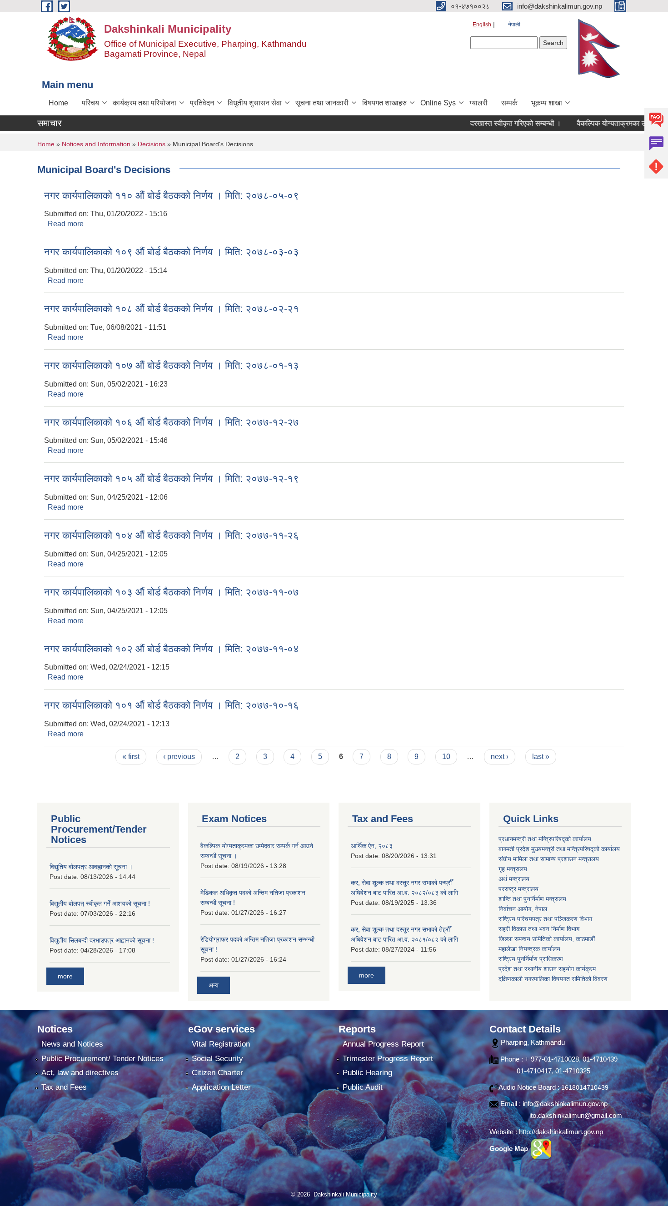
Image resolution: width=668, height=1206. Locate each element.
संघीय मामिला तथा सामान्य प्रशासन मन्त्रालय (549, 859)
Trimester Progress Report (388, 1058)
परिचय (90, 103)
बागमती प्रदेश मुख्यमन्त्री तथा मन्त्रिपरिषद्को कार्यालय (559, 849)
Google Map (509, 1148)
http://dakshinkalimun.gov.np (561, 1132)
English (482, 24)
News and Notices (72, 1044)
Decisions (151, 144)
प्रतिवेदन (202, 103)
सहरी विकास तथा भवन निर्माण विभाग (539, 929)
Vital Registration (221, 1044)
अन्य (214, 985)
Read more (66, 224)
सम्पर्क (509, 103)
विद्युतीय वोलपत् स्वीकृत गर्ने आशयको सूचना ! (100, 903)
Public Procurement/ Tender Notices (102, 1058)
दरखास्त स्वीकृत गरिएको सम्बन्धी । (495, 123)
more (65, 976)
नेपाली (514, 24)
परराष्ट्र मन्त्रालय (518, 889)
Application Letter (221, 1087)
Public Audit (363, 1087)
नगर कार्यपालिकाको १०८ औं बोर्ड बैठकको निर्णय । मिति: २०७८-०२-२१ (171, 308)
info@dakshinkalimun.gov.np (565, 1103)
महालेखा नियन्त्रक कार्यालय (529, 949)
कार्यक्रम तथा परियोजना (144, 103)
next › (499, 756)
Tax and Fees (64, 1087)
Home (58, 103)
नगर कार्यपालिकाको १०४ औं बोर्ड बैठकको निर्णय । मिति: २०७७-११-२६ (171, 535)
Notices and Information (96, 144)
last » (540, 756)
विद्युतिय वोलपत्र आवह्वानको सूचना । (91, 866)
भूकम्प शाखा (546, 103)
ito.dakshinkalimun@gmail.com (575, 1115)
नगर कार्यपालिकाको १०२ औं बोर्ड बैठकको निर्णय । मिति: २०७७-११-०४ (171, 649)
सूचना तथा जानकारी (322, 103)
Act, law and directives (80, 1072)
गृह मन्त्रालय (513, 869)
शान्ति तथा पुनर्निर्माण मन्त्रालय (532, 899)
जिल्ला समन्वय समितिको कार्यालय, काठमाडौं (547, 939)
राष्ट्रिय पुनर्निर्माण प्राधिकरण (531, 959)
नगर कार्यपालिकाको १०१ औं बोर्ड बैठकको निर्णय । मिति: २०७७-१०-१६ (171, 705)
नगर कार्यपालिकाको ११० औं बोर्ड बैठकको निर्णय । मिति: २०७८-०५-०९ (171, 195)
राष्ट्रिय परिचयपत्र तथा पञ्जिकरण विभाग (545, 919)
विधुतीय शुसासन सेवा (255, 103)
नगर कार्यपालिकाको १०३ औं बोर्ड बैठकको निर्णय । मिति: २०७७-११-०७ (171, 592)
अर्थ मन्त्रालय (514, 879)
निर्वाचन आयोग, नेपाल (523, 909)
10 (446, 756)
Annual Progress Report (383, 1044)
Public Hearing (367, 1072)
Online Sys (438, 103)
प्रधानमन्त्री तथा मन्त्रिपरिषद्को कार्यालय (545, 839)
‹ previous (179, 756)
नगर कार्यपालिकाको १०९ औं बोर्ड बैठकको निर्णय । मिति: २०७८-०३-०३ (171, 252)
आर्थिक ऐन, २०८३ (372, 845)
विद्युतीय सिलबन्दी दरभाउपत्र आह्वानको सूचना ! (102, 940)
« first (131, 756)
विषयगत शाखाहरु (384, 103)
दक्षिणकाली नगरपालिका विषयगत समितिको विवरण (553, 979)
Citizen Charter (217, 1072)
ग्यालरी (478, 103)
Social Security (217, 1058)
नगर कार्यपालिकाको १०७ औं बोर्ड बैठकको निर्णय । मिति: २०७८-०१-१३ (171, 365)
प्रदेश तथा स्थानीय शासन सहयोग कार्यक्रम (547, 969)
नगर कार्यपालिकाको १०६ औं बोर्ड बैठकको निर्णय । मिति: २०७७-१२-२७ (171, 422)
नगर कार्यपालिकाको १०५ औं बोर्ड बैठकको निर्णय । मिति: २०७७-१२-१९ (171, 478)
